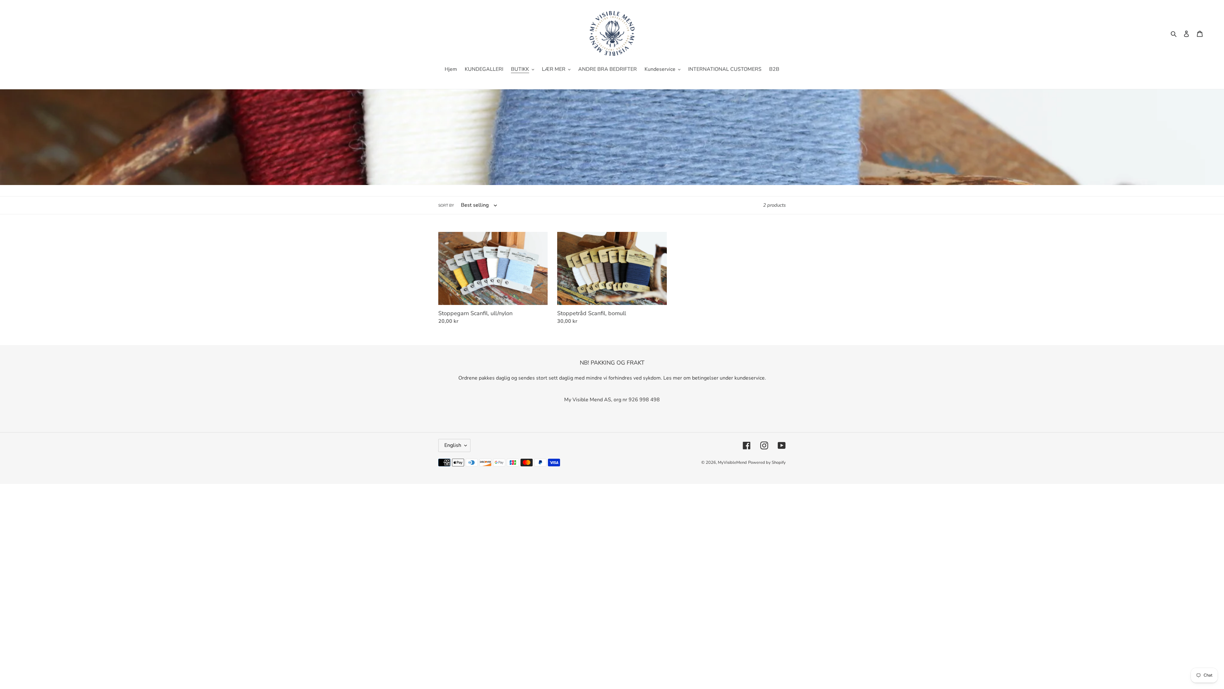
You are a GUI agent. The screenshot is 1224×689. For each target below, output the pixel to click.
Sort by (446, 205)
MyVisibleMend (732, 462)
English (452, 445)
